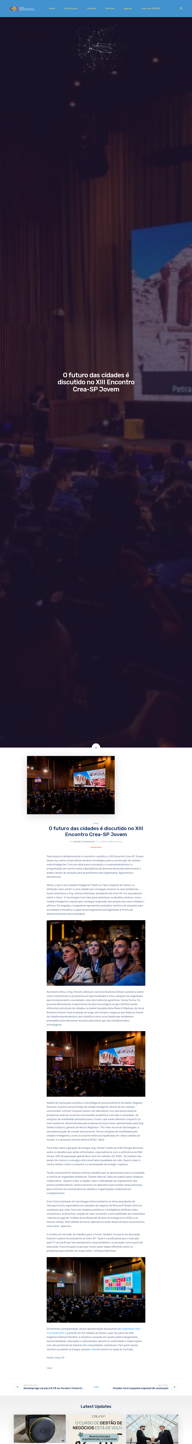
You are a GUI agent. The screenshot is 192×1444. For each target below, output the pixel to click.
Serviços (91, 8)
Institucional (71, 8)
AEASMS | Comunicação (84, 842)
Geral (96, 823)
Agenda (128, 8)
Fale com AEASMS (151, 8)
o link (93, 1349)
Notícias (110, 8)
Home (52, 8)
